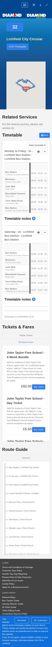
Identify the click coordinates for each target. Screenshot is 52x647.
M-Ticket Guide (9, 607)
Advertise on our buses (12, 580)
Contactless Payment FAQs (14, 614)
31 (12, 128)
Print (45, 135)
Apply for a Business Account (15, 587)
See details (21, 620)
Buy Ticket (38, 387)
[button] (33, 218)
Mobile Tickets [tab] (25, 335)
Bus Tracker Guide (10, 600)
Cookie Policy (8, 584)
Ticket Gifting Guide (11, 610)
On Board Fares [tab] (26, 342)
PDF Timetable (17, 46)
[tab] (26, 458)
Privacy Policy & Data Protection (16, 577)
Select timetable (36, 145)
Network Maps (8, 597)
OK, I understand (40, 620)
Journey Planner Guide (12, 604)
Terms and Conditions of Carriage (17, 567)
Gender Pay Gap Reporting (14, 574)
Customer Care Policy (12, 570)
